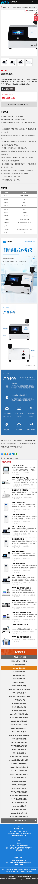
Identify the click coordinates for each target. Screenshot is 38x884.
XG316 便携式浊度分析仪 (19, 703)
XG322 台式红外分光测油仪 (19, 813)
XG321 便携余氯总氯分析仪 (19, 746)
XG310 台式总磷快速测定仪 (19, 770)
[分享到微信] (15, 454)
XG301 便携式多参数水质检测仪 (18, 760)
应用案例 (15, 871)
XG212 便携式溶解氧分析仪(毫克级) (19, 689)
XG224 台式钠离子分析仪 (19, 724)
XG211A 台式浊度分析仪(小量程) (19, 735)
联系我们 (29, 871)
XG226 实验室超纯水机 (19, 749)
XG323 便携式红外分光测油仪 (19, 816)
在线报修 (33, 869)
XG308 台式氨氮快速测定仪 (19, 792)
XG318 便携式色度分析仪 (19, 809)
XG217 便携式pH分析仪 (19, 707)
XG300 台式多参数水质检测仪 (19, 756)
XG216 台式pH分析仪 (19, 700)
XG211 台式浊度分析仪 (19, 732)
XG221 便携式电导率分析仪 (19, 721)
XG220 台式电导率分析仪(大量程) (19, 714)
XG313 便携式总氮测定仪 (19, 781)
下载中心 (8, 871)
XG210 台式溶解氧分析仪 (19, 686)
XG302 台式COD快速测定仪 (19, 763)
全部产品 (8, 7)
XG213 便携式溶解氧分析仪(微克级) (19, 696)
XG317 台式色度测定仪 (19, 806)
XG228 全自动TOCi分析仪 (19, 661)
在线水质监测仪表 (20, 820)
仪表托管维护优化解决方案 (21, 869)
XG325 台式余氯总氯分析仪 (19, 742)
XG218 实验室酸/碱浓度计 (19, 728)
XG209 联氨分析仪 (18, 682)
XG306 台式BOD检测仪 (19, 785)
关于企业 (22, 871)
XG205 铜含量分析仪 (19, 675)
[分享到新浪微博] (7, 454)
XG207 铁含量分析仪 (19, 678)
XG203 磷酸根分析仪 (19, 671)
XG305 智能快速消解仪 (19, 753)
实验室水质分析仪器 (18, 7)
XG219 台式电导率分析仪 (19, 710)
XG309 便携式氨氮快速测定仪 (19, 795)
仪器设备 (9, 869)
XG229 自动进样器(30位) (19, 664)
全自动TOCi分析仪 (12, 458)
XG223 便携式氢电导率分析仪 (19, 717)
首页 (4, 7)
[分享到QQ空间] (5, 454)
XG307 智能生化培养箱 (19, 788)
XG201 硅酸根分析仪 (19, 668)
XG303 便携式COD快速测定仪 (19, 767)
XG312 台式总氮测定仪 (19, 777)
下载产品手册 (9, 89)
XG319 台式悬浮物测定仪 (19, 799)
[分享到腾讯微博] (10, 454)
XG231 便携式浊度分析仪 (19, 739)
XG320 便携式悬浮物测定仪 (19, 802)
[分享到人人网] (13, 454)
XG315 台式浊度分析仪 (19, 693)
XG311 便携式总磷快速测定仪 (19, 774)
